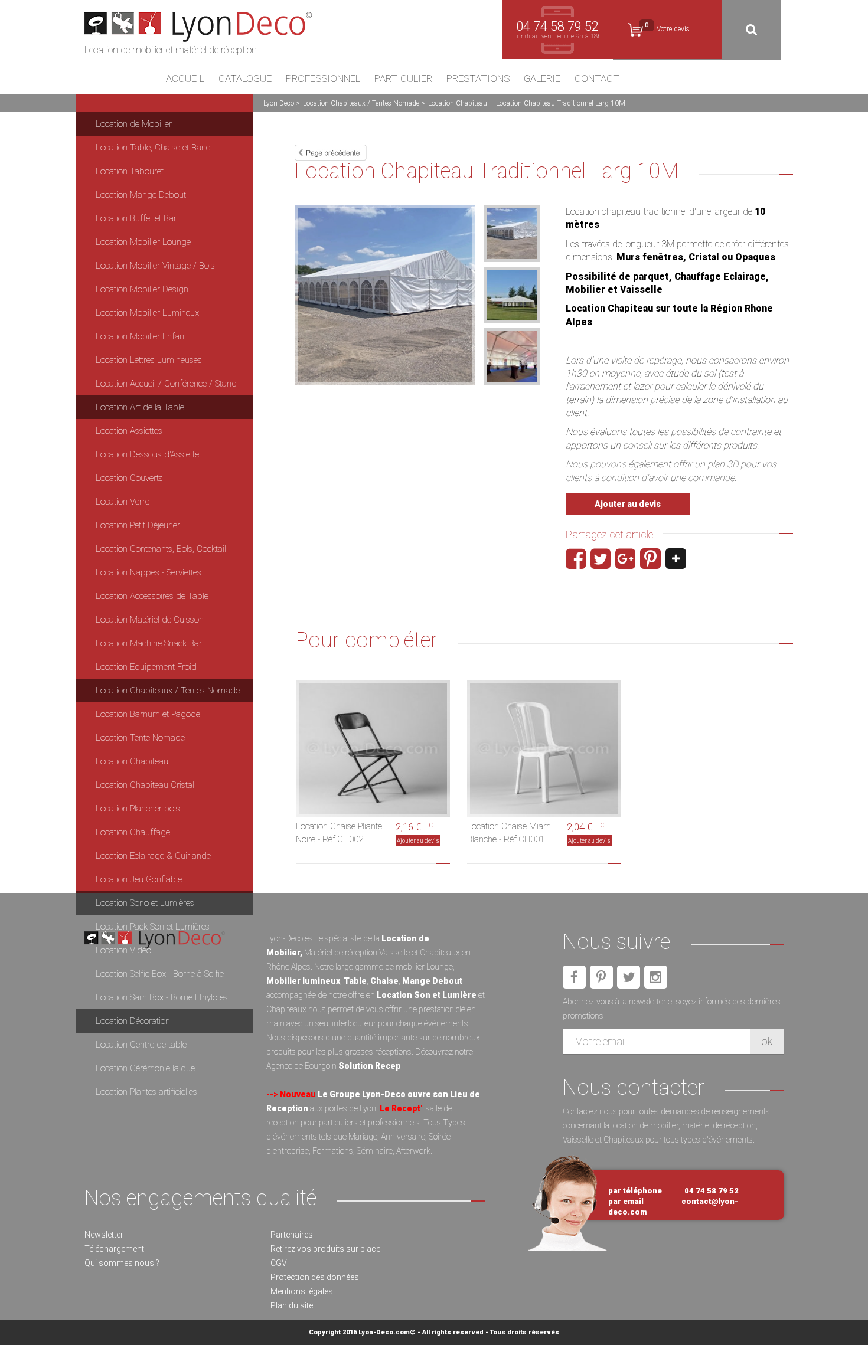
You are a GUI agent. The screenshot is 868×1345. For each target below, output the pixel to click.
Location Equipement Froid (146, 667)
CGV (278, 1263)
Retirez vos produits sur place (325, 1249)
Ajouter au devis (628, 504)
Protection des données (314, 1277)
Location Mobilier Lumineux (147, 312)
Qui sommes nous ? (121, 1263)
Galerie (542, 79)
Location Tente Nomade (140, 737)
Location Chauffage (133, 832)
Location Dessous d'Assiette (147, 454)
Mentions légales (301, 1291)
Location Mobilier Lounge (143, 242)
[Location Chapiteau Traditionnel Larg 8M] (331, 151)
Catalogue (245, 79)
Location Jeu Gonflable (139, 879)
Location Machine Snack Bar (149, 643)
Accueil (185, 79)
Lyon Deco (278, 103)
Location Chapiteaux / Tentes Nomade (361, 103)
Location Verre (122, 501)
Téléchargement (114, 1249)
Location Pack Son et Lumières (153, 926)
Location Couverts (129, 478)
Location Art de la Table (140, 407)
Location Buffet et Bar (136, 218)
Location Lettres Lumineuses (149, 360)
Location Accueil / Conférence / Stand (166, 383)
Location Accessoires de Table (152, 596)
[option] (385, 295)
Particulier (403, 79)
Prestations (478, 79)
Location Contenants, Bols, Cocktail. (162, 549)
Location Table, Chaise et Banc (153, 147)
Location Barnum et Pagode (148, 714)
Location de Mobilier (134, 124)
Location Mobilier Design (142, 289)
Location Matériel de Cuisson (150, 619)
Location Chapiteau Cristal (145, 785)
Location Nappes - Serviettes (148, 572)
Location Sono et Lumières (145, 903)
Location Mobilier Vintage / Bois (155, 265)
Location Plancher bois (138, 808)
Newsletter (103, 1234)
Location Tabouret (130, 171)
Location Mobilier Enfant (141, 336)
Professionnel (323, 79)
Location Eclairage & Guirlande (153, 855)
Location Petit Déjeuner (138, 525)
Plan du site (291, 1305)
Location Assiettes (129, 431)
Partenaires (291, 1234)
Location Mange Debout (141, 194)
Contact (597, 79)
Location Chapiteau (457, 103)
